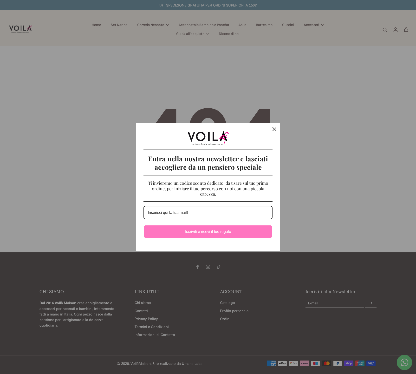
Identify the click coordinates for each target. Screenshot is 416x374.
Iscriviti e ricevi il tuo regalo (208, 232)
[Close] (274, 129)
